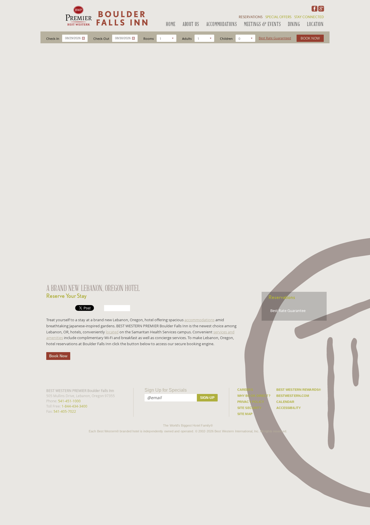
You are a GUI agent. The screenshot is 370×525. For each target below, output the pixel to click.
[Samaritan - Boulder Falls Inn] (106, 16)
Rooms (148, 38)
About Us (190, 24)
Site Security (249, 408)
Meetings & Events (262, 24)
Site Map (244, 414)
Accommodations (221, 24)
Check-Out (101, 38)
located (112, 332)
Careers (245, 389)
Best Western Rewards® (298, 389)
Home (170, 24)
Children (226, 38)
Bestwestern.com (292, 395)
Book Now (58, 356)
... (83, 38)
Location (315, 24)
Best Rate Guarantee (288, 310)
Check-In (52, 38)
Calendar (285, 401)
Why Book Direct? (254, 395)
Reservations (250, 17)
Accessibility (288, 408)
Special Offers (278, 17)
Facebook (314, 8)
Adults (187, 38)
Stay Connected (309, 17)
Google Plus (320, 8)
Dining (294, 24)
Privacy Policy (250, 401)
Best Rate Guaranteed (275, 38)
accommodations (199, 319)
